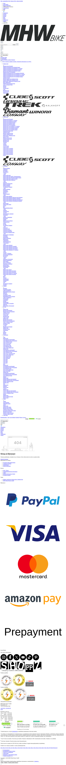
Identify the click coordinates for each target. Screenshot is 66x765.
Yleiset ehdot (5, 753)
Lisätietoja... (36, 761)
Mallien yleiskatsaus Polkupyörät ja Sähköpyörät (13, 479)
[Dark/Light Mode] (5, 23)
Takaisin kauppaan (4, 459)
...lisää (4, 174)
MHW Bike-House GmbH (8, 480)
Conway (24, 417)
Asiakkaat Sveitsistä (7, 463)
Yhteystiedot (5, 4)
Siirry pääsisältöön (4, 1)
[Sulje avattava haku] (17, 44)
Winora (20, 417)
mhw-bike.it (25, 747)
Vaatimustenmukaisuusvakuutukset (10, 471)
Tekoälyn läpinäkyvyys (8, 755)
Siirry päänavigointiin (18, 1)
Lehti (4, 9)
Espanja (4, 15)
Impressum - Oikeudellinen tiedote (10, 754)
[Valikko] (2, 42)
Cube (8, 417)
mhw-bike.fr (20, 747)
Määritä (5, 762)
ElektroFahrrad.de (53, 747)
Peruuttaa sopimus (7, 475)
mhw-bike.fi (41, 747)
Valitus (4, 472)
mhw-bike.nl (36, 747)
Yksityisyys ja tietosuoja (8, 752)
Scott (11, 417)
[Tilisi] (2, 53)
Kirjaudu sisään (4, 57)
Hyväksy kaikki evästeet (13, 762)
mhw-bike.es (15, 747)
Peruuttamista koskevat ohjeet (9, 751)
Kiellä (2, 762)
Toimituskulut (6, 7)
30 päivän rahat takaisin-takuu (9, 462)
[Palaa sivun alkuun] (2, 760)
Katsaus (2, 59)
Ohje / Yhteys (6, 470)
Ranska (4, 16)
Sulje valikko (5, 55)
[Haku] (2, 49)
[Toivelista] (1, 50)
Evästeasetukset (6, 750)
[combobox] (6, 44)
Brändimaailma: (4, 417)
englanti (4, 14)
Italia (4, 17)
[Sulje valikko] (3, 65)
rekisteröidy (4, 58)
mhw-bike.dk (47, 747)
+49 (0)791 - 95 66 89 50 (6, 708)
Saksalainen (5, 12)
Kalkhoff (17, 417)
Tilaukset (13, 59)
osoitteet (9, 59)
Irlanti (4, 18)
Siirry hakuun (11, 1)
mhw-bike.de (3, 747)
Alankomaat (5, 19)
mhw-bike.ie (31, 747)
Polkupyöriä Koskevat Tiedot (9, 474)
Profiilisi (6, 59)
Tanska (4, 21)
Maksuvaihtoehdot (7, 5)
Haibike (13, 417)
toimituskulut (14, 731)
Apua (4, 3)
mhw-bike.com (9, 747)
